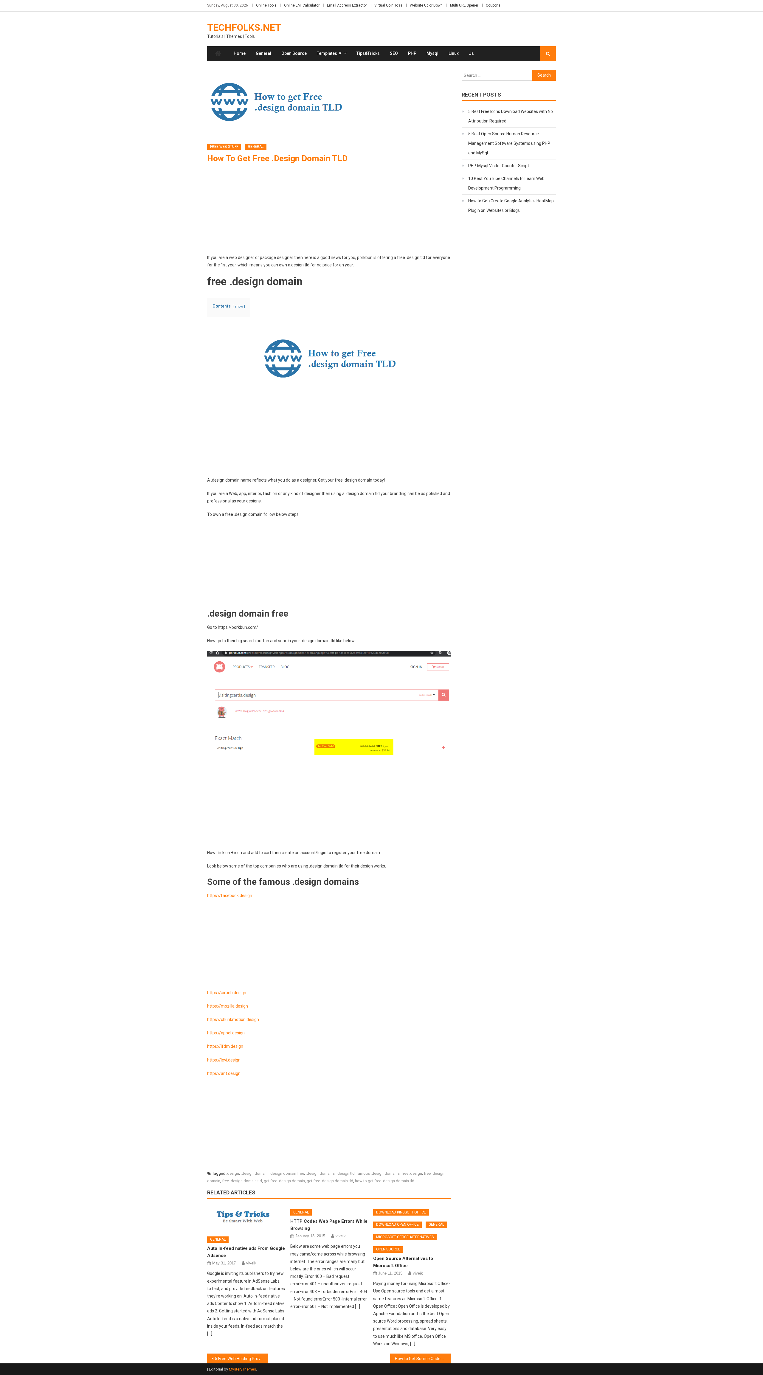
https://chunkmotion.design (233, 1019)
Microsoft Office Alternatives (405, 1237)
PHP (412, 53)
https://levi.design (224, 1060)
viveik (251, 1263)
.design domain (254, 1173)
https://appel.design (226, 1033)
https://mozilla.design (227, 1006)
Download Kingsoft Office (401, 1212)
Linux (454, 53)
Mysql (432, 53)
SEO (394, 53)
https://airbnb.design (226, 992)
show (239, 306)
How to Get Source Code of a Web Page (423, 1358)
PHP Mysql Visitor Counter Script (498, 165)
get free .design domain (284, 1181)
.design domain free (286, 1173)
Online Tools (266, 5)
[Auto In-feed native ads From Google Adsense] (246, 1218)
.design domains (320, 1173)
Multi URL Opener (464, 5)
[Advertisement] (329, 212)
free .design (411, 1173)
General (263, 53)
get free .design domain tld (330, 1181)
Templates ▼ (329, 53)
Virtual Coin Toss (388, 5)
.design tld (345, 1173)
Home (240, 53)
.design (232, 1173)
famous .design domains (378, 1173)
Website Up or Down (426, 5)
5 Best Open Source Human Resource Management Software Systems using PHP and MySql (509, 143)
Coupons (493, 5)
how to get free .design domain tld (384, 1181)
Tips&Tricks (368, 53)
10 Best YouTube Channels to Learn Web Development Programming (506, 183)
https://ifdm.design (225, 1046)
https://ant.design (224, 1073)
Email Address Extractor (347, 5)
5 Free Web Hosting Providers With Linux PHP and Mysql (241, 1358)
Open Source (294, 53)
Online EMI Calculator (302, 5)
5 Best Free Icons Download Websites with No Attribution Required (510, 116)
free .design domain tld (242, 1181)
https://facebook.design (229, 895)
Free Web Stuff (224, 147)
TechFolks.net (244, 27)
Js (471, 53)
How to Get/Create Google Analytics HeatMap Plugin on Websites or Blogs (511, 205)
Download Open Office (397, 1224)
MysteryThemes (242, 1369)
